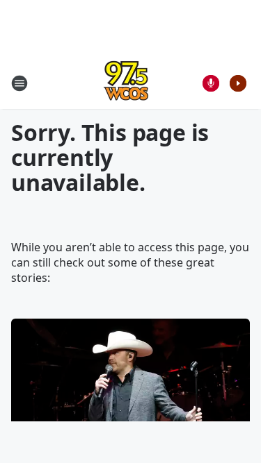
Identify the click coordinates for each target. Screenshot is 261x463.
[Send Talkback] (211, 83)
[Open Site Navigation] (19, 83)
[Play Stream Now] (238, 83)
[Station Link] (126, 83)
